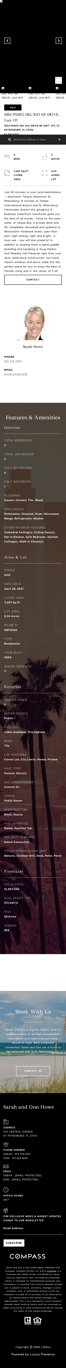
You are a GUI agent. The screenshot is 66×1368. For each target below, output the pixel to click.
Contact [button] (33, 279)
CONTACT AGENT (33, 385)
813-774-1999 (13, 361)
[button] (59, 140)
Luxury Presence (42, 1354)
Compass (51, 1271)
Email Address (13, 1228)
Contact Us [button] (33, 1071)
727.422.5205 (20, 1158)
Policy (47, 1347)
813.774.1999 (23, 1154)
